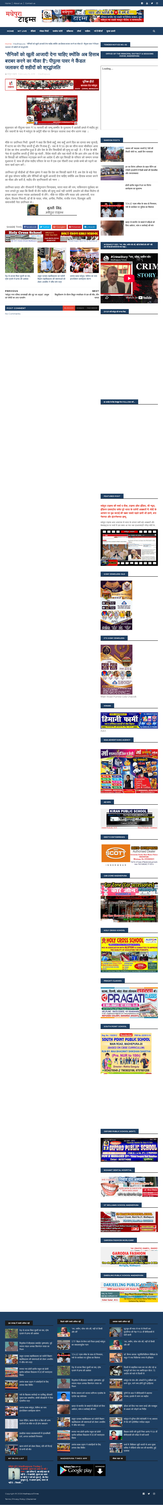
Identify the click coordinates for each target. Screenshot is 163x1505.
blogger (69, 308)
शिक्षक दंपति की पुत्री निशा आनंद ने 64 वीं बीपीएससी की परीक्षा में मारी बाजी (140, 1433)
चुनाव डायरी (110, 31)
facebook (92, 308)
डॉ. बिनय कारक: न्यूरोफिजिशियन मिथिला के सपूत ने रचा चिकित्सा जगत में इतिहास (141, 1356)
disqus (80, 308)
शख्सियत (70, 31)
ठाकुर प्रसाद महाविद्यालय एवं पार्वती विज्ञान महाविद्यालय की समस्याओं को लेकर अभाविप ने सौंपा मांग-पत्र (51, 279)
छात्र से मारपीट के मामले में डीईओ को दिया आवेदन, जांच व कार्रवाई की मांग (88, 1408)
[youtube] (147, 3)
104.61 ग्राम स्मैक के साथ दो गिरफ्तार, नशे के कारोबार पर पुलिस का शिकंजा (87, 1356)
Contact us (30, 3)
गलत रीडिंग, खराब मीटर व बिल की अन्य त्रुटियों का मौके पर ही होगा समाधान (34, 1422)
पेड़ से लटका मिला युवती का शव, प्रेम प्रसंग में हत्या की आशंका (17, 277)
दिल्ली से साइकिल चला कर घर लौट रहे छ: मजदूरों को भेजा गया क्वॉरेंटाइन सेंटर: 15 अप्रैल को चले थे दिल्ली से (140, 1370)
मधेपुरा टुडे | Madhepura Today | (25, 1466)
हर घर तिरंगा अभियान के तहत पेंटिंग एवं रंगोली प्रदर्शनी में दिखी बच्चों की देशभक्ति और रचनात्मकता (141, 170)
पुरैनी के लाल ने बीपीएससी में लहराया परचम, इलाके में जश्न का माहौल (138, 1395)
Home (8, 3)
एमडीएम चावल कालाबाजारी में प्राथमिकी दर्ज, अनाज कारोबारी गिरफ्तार (34, 1435)
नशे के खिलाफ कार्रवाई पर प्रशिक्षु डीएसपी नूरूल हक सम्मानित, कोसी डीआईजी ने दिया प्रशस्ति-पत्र (36, 1397)
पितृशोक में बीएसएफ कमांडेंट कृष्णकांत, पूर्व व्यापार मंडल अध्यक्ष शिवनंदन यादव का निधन (35, 1346)
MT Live (22, 31)
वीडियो (33, 31)
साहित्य (87, 31)
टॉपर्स (79, 31)
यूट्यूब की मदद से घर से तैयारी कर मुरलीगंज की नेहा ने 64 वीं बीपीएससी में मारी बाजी (139, 1331)
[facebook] (142, 3)
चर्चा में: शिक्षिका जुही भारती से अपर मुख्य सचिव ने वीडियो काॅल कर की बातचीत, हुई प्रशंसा (140, 1447)
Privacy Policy (18, 1499)
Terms (8, 1499)
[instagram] (157, 3)
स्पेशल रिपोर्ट (44, 31)
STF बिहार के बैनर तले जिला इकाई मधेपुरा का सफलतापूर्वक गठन (88, 1343)
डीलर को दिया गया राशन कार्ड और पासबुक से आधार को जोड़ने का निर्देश (140, 1408)
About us (18, 3)
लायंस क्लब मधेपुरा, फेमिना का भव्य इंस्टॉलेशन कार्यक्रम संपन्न (83, 277)
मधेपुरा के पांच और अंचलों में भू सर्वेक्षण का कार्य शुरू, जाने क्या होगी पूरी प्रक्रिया (140, 1382)
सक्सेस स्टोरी (58, 31)
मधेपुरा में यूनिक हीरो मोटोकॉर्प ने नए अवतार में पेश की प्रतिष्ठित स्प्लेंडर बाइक (140, 1420)
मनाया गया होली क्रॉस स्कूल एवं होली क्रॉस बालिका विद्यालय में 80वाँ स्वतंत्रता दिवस (35, 1372)
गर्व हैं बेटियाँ (98, 31)
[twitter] (152, 3)
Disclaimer (31, 1499)
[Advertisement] (129, 1102)
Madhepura (19, 43)
